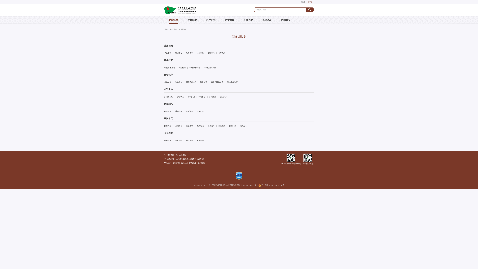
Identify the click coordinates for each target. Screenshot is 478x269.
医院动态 (267, 20)
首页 (166, 29)
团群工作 (200, 53)
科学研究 (211, 20)
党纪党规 (221, 53)
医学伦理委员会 (210, 68)
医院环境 (232, 126)
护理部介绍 (168, 97)
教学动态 (167, 82)
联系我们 (243, 126)
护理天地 (248, 20)
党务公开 (189, 53)
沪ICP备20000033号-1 (249, 185)
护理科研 (202, 97)
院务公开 (200, 111)
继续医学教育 (232, 82)
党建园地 (192, 20)
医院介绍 (167, 126)
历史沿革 (211, 126)
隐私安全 (178, 140)
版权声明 (167, 140)
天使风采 (223, 97)
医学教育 (229, 20)
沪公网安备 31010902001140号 (273, 185)
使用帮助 (200, 140)
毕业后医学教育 (217, 82)
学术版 (310, 2)
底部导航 (173, 29)
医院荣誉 (221, 126)
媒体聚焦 (189, 111)
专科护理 (191, 97)
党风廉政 (167, 53)
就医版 (303, 2)
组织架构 (189, 126)
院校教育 (203, 82)
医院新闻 (167, 111)
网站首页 (173, 20)
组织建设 (178, 53)
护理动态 (180, 97)
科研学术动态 (194, 68)
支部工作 (211, 53)
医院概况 (285, 20)
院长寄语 (200, 126)
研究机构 (182, 68)
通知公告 (178, 111)
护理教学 (212, 97)
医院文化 (178, 126)
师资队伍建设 (191, 82)
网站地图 (182, 29)
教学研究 (178, 82)
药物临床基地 (169, 68)
